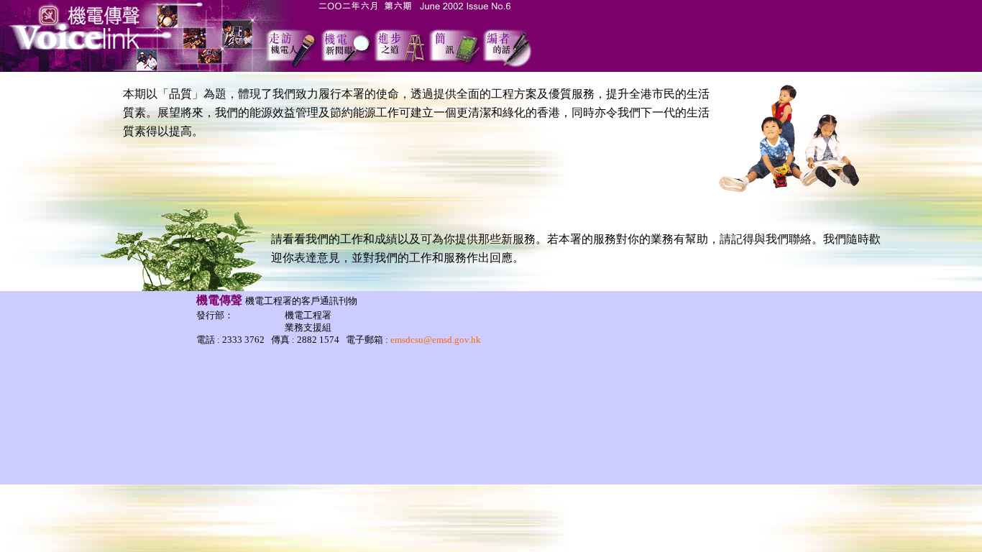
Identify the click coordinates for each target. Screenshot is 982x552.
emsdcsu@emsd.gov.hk (435, 339)
